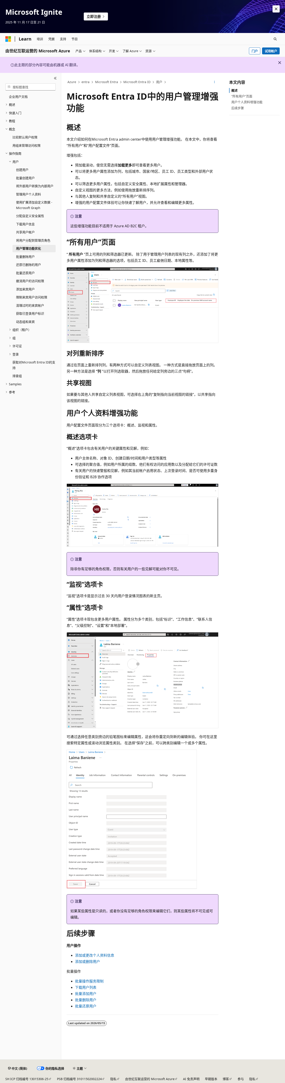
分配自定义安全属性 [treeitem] (30, 216)
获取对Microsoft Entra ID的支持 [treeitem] (33, 365)
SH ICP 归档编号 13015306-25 (26, 1079)
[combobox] (30, 86)
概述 (234, 90)
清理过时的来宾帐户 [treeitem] (30, 305)
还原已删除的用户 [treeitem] (28, 265)
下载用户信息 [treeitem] (25, 224)
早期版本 (211, 1079)
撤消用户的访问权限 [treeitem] (30, 281)
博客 (226, 1079)
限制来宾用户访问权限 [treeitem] (31, 297)
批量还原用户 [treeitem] (25, 273)
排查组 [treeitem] (17, 376)
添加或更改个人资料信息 (94, 955)
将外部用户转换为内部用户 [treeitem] (34, 186)
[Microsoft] (8, 39)
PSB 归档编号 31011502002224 (79, 1079)
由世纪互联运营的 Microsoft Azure (150, 1079)
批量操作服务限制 (89, 981)
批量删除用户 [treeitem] (25, 256)
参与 (241, 1079)
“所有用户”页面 (241, 96)
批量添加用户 (85, 993)
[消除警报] (276, 8)
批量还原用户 (85, 1006)
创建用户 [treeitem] (22, 170)
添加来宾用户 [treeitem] (25, 289)
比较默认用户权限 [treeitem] (24, 137)
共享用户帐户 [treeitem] (25, 232)
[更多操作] (214, 82)
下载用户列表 (85, 987)
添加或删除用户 (87, 961)
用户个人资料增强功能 (247, 102)
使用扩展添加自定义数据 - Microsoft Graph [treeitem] (34, 205)
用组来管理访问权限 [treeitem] (26, 145)
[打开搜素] (275, 39)
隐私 (113, 1079)
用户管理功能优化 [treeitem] (28, 248)
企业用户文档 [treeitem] (18, 96)
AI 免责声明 (191, 1079)
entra (85, 82)
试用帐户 (271, 51)
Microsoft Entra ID (137, 82)
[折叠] (55, 78)
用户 (159, 82)
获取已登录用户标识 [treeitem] (30, 313)
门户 (255, 51)
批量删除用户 (85, 999)
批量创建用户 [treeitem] (25, 178)
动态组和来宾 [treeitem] (25, 322)
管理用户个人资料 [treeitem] (28, 194)
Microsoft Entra (106, 82)
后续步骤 (237, 108)
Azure (71, 82)
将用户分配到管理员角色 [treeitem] (33, 240)
